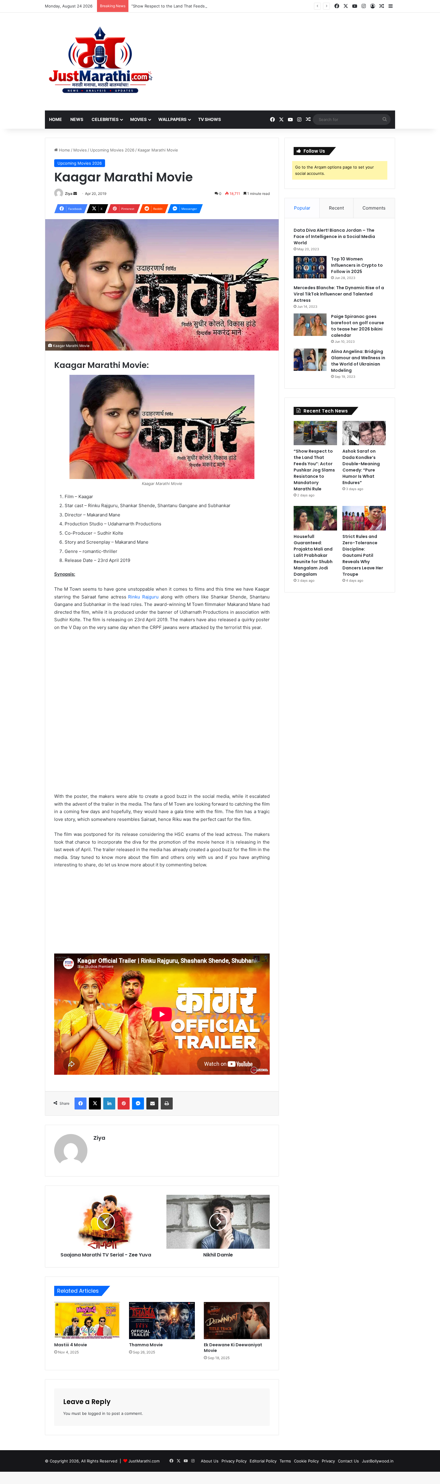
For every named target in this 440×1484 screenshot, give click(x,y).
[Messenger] (138, 1103)
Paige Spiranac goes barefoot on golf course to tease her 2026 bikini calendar (357, 325)
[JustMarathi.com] (100, 61)
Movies (138, 119)
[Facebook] (81, 1103)
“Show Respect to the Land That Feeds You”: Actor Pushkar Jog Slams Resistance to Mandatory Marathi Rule (233, 6)
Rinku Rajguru (143, 597)
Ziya (68, 193)
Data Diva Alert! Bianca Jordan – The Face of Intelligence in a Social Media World (334, 236)
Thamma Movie (146, 1345)
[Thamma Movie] (162, 1320)
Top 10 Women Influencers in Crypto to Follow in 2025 (357, 265)
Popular (302, 208)
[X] (95, 1103)
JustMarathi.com (144, 1461)
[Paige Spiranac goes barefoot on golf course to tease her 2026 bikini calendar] (310, 324)
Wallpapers (172, 119)
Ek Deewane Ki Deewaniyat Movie (233, 1347)
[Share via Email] (152, 1103)
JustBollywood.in (378, 1461)
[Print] (167, 1103)
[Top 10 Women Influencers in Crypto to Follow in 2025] (310, 267)
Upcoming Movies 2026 (112, 150)
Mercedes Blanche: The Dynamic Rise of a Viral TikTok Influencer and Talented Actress (339, 294)
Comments (374, 208)
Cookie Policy (306, 1461)
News (76, 119)
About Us (210, 1461)
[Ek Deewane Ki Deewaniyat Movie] (237, 1320)
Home (55, 119)
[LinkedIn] (109, 1103)
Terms (285, 1461)
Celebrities (105, 119)
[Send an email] (75, 193)
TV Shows (209, 119)
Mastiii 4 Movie (70, 1345)
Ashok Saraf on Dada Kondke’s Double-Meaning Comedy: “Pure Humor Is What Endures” (361, 467)
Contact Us (348, 1461)
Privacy (328, 1461)
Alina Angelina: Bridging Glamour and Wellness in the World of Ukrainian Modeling (358, 360)
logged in (96, 1413)
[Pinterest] (124, 1103)
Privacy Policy (234, 1461)
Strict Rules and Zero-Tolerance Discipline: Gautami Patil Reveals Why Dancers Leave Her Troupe (362, 555)
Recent (336, 208)
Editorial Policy (263, 1461)
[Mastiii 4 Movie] (87, 1320)
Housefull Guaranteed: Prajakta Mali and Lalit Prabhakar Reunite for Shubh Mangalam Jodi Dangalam (313, 555)
